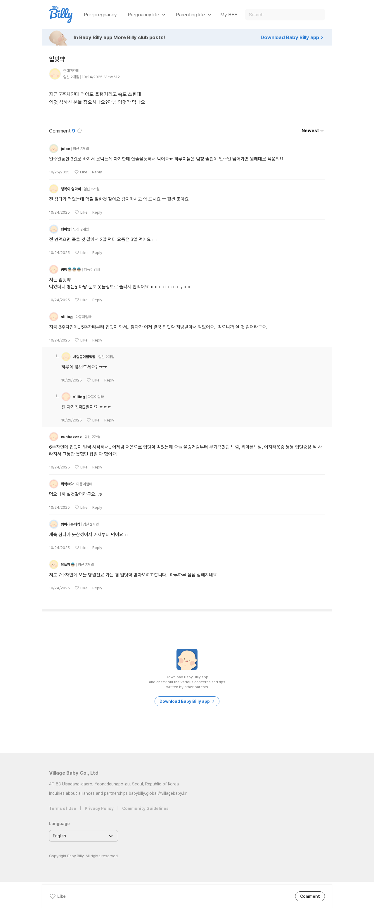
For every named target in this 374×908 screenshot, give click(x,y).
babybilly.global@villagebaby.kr (158, 793)
